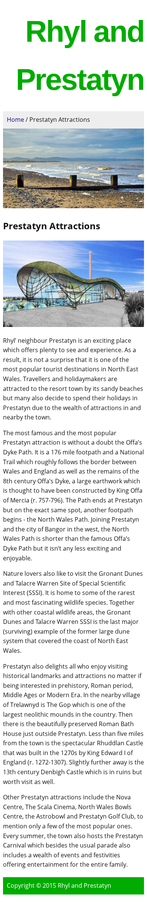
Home (15, 119)
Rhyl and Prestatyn (84, 885)
